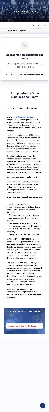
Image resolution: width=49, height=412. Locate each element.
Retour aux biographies (16, 31)
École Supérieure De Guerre (23, 117)
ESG (4, 25)
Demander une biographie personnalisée (26, 74)
